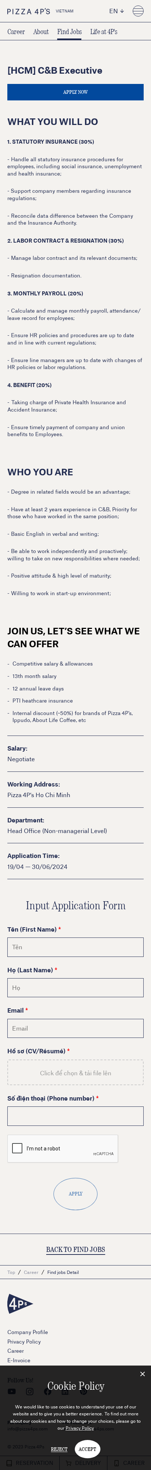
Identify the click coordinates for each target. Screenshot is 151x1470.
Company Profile (27, 1332)
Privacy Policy (80, 1427)
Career (16, 31)
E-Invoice (18, 1360)
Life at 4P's (103, 31)
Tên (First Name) (32, 929)
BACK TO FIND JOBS (75, 1249)
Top (11, 1272)
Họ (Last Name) (30, 969)
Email (15, 1010)
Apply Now (75, 92)
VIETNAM (65, 11)
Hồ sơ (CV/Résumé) (36, 1050)
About (40, 31)
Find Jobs (69, 31)
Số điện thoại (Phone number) (51, 1098)
